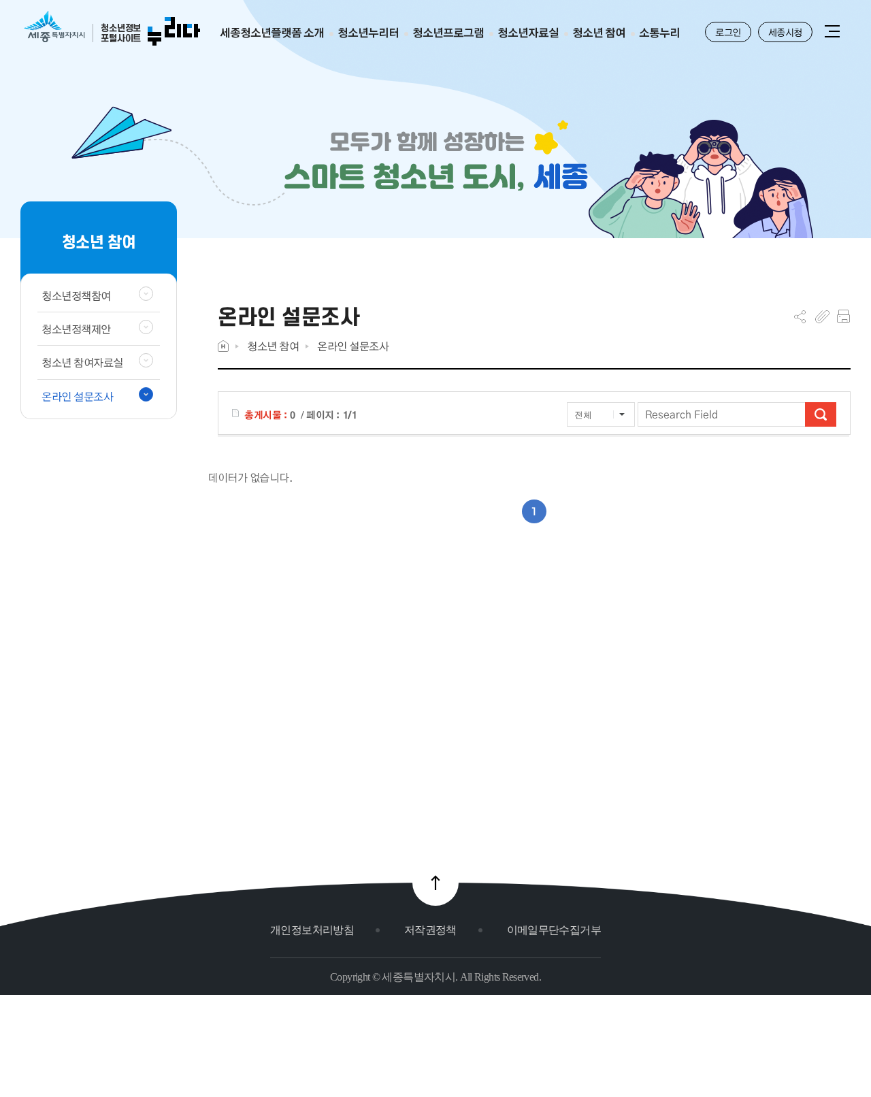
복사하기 (822, 316)
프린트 (843, 316)
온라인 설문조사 (353, 346)
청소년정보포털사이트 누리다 (112, 29)
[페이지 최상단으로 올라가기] (435, 882)
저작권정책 (430, 930)
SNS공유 (800, 316)
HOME (223, 346)
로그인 (728, 32)
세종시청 (785, 32)
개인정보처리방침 (312, 930)
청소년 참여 (273, 346)
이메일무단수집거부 (554, 930)
